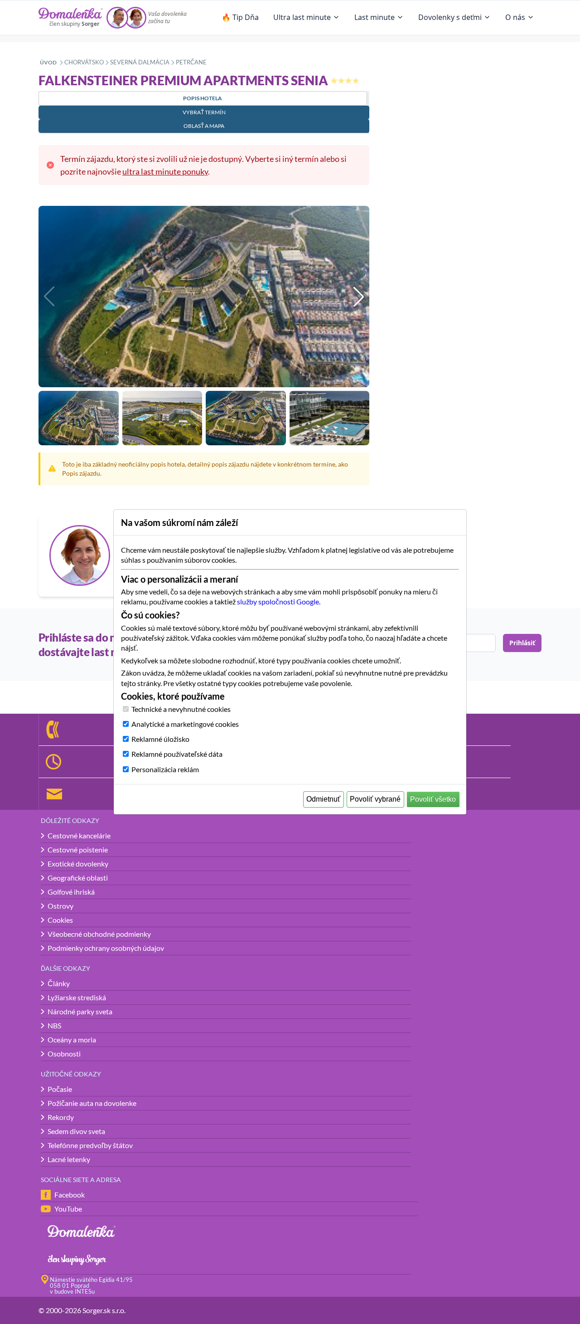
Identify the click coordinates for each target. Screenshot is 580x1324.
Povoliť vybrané (375, 799)
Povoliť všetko (433, 799)
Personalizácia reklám (165, 769)
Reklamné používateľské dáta (176, 754)
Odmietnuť (323, 799)
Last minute (374, 17)
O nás (515, 17)
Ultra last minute (302, 17)
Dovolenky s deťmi (450, 17)
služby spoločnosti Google (278, 601)
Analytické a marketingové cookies (185, 724)
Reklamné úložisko (160, 739)
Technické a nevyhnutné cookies (181, 709)
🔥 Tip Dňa (240, 17)
